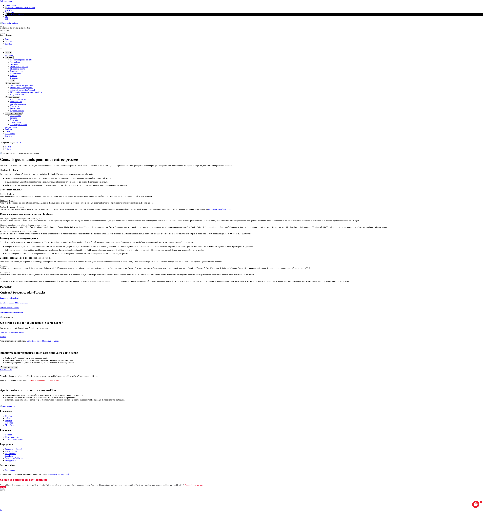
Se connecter (10, 12)
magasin (8, 44)
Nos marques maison (14, 113)
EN (6, 19)
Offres (7, 131)
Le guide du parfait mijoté (9, 298)
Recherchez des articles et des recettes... (16, 28)
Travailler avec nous (18, 104)
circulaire (8, 41)
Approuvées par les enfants (21, 60)
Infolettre (8, 129)
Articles (8, 149)
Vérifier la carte (6, 369)
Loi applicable (10, 460)
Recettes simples (16, 71)
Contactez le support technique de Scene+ (43, 341)
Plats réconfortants (17, 69)
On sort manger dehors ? (15, 439)
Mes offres (9, 425)
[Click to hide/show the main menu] (1, 48)
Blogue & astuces (12, 83)
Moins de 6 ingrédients (19, 66)
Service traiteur (11, 127)
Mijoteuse (14, 64)
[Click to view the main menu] (1, 26)
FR (6, 17)
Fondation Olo (16, 102)
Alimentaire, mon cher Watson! (22, 90)
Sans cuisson (15, 62)
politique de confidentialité (58, 474)
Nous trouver (15, 106)
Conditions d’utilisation (14, 458)
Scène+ (8, 418)
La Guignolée (10, 454)
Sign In (8, 52)
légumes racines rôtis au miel (219, 209)
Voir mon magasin (7, 1)
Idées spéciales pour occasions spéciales (26, 92)
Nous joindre (11, 5)
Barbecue (14, 78)
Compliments (15, 116)
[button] (4, 26)
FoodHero (9, 456)
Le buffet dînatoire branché (9, 308)
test (12, 80)
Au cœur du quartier (18, 99)
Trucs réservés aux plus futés (21, 85)
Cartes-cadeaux (29, 8)
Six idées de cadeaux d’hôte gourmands (14, 303)
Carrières (8, 10)
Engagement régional (13, 449)
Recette (8, 39)
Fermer (3, 337)
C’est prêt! (14, 120)
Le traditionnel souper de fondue (11, 312)
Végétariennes (15, 73)
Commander (10, 470)
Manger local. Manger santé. (21, 88)
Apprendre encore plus (194, 485)
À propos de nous (12, 97)
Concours (9, 423)
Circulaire (9, 55)
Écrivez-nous (15, 108)
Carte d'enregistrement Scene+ (12, 332)
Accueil (8, 147)
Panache (13, 118)
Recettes (9, 57)
